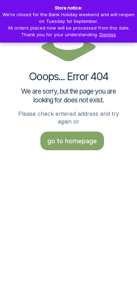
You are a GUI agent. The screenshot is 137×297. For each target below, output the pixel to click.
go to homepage (72, 141)
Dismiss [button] (107, 34)
